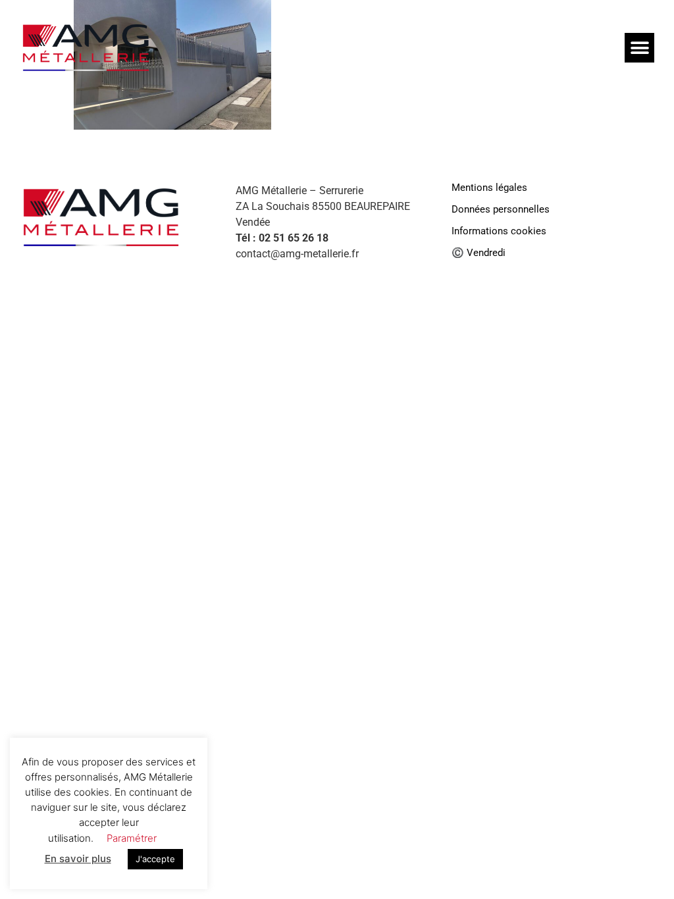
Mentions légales (489, 188)
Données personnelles (501, 210)
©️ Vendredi (479, 253)
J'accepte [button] (155, 866)
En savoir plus (78, 866)
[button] (639, 48)
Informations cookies (499, 231)
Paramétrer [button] (132, 844)
